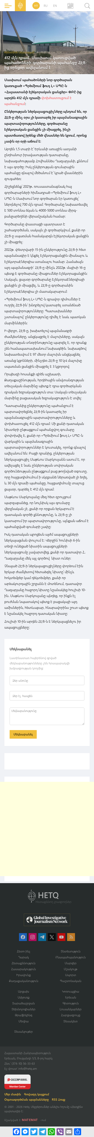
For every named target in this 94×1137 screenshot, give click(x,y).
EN (55, 6)
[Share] (77, 1131)
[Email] (68, 1131)
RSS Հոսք (58, 1099)
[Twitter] (34, 1131)
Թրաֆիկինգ (23, 1015)
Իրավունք (23, 975)
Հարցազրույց (70, 1015)
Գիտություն (71, 1003)
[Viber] (60, 1131)
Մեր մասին (12, 1094)
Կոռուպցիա (70, 991)
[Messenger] (25, 1131)
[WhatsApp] (51, 1131)
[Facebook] (16, 1131)
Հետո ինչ (23, 951)
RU (45, 6)
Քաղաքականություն (23, 981)
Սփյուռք (24, 997)
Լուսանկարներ (71, 1009)
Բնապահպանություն (71, 957)
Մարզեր (71, 963)
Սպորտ (70, 975)
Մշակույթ (70, 969)
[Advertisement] (47, 829)
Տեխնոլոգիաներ (23, 1009)
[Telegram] (42, 1131)
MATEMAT (30, 1120)
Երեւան (70, 997)
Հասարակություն (23, 969)
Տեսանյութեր (23, 1031)
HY (36, 6)
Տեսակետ (70, 1021)
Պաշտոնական (70, 981)
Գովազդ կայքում (36, 1094)
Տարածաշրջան (23, 1003)
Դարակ (23, 957)
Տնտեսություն (70, 951)
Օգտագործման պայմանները (26, 1099)
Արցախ (23, 991)
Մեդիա (24, 1021)
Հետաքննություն (23, 963)
